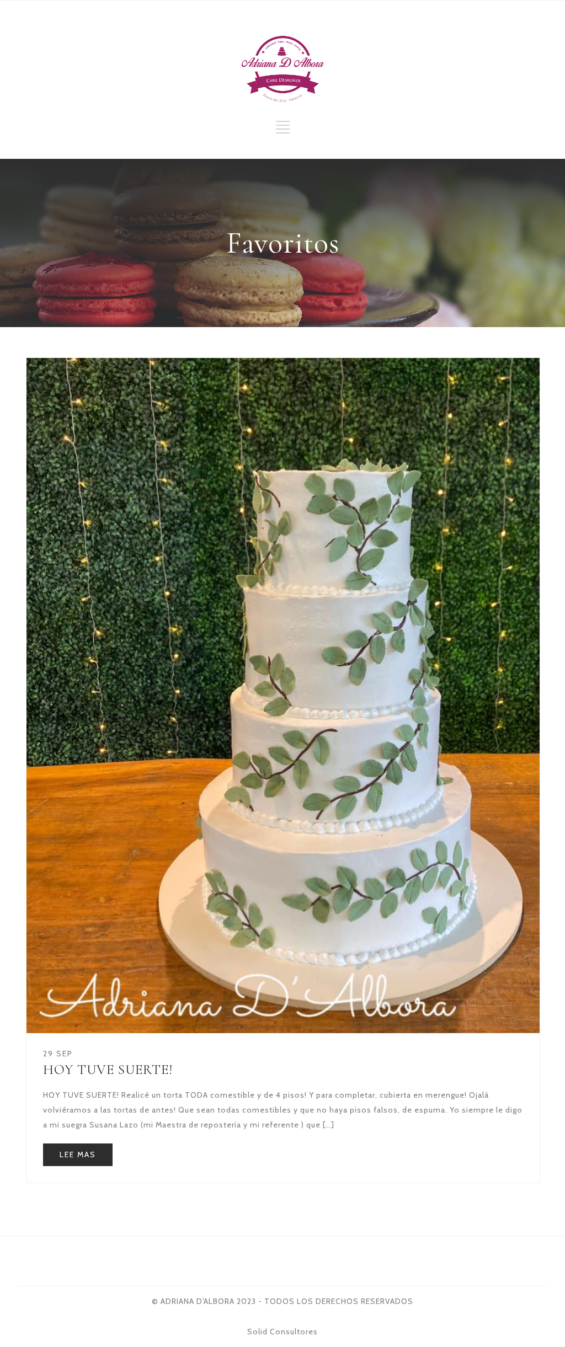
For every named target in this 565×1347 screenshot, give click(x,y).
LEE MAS (78, 1154)
